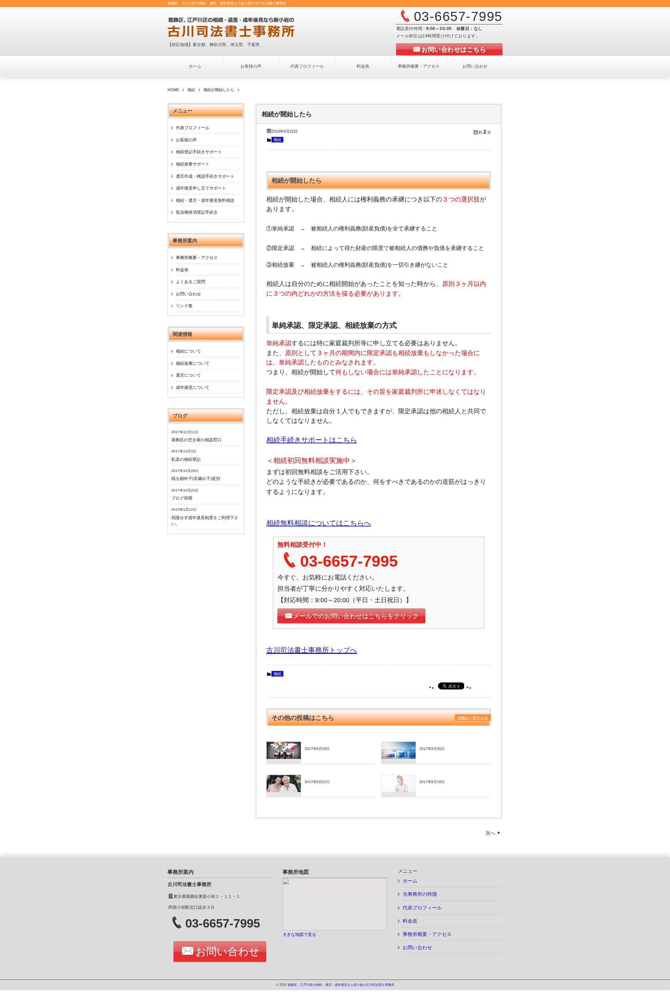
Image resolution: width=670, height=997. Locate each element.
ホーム (195, 66)
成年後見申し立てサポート (201, 188)
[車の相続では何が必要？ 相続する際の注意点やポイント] (284, 789)
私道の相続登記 (186, 459)
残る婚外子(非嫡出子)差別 (195, 478)
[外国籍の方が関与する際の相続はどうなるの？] (284, 756)
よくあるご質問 (190, 281)
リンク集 (184, 305)
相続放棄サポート (192, 164)
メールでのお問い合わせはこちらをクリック (356, 616)
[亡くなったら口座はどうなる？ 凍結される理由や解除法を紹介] (398, 756)
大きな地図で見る (299, 934)
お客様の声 (250, 66)
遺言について (188, 375)
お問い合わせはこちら (454, 49)
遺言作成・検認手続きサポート (205, 176)
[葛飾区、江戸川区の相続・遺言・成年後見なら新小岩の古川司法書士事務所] (254, 27)
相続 (277, 140)
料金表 (363, 66)
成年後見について (192, 387)
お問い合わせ (474, 66)
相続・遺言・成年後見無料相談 (205, 200)
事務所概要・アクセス (419, 66)
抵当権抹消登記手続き (197, 212)
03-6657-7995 (458, 16)
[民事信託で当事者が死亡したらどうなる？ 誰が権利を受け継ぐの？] (398, 789)
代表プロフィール (307, 66)
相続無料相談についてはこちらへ (318, 523)
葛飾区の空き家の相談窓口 (196, 439)
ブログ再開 (181, 498)
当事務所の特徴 (420, 894)
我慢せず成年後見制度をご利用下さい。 (204, 520)
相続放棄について (192, 363)
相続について (188, 351)
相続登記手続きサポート (199, 151)
